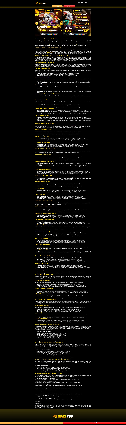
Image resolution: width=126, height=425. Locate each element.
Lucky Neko (66, 44)
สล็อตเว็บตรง (80, 2)
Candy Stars (50, 44)
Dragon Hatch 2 (77, 44)
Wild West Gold (50, 52)
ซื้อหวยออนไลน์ (72, 125)
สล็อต (39, 66)
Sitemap (86, 2)
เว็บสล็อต (47, 101)
